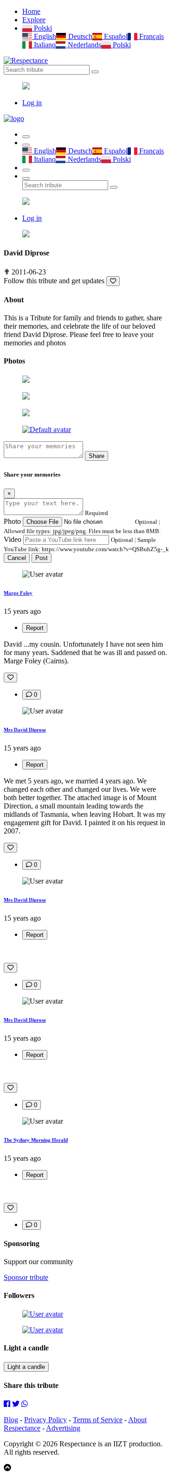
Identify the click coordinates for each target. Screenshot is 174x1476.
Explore (33, 20)
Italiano (44, 45)
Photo (12, 521)
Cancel (16, 557)
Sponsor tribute (26, 1277)
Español (115, 36)
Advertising (63, 1428)
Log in (32, 103)
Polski (42, 28)
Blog (11, 1420)
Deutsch (79, 36)
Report (35, 627)
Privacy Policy (45, 1420)
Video (12, 539)
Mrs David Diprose (25, 729)
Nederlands (83, 45)
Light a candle (26, 1366)
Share (96, 455)
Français (150, 36)
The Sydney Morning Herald (36, 1140)
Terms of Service (97, 1420)
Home (31, 11)
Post (41, 557)
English (44, 36)
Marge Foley (18, 593)
